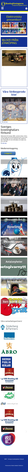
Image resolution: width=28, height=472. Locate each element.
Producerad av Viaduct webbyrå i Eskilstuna (14, 465)
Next (25, 68)
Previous (3, 68)
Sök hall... (4, 143)
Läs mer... (5, 122)
